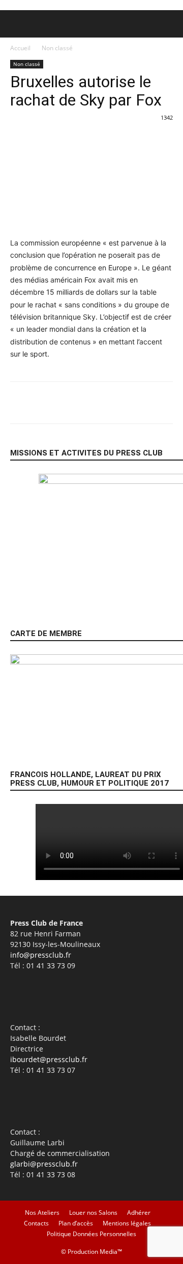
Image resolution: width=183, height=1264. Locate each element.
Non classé (57, 48)
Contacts (36, 1223)
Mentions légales (127, 1223)
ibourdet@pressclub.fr (48, 1059)
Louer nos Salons (93, 1212)
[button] (17, 24)
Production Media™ (95, 1251)
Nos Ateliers (42, 1212)
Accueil (20, 48)
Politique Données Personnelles (91, 1234)
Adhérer (138, 1212)
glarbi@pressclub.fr (44, 1164)
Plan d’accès (75, 1223)
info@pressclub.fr (40, 955)
